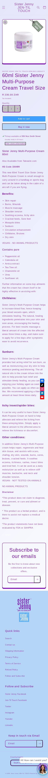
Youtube (9, 719)
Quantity (5, 103)
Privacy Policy (11, 657)
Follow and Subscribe (15, 676)
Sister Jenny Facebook (15, 694)
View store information (15, 143)
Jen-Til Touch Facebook (16, 700)
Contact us (10, 645)
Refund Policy (11, 670)
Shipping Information (14, 651)
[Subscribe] (37, 579)
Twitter (8, 706)
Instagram (9, 713)
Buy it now (24, 127)
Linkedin (9, 725)
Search (8, 638)
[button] (3, 7)
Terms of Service (13, 663)
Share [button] (8, 535)
